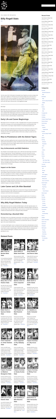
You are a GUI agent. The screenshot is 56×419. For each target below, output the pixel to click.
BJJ (43, 168)
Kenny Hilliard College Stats (47, 21)
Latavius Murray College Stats (47, 72)
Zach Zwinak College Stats (47, 82)
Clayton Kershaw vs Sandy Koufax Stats (19, 372)
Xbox (43, 145)
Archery (43, 201)
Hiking (43, 154)
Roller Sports (44, 193)
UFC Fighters (44, 174)
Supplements (45, 129)
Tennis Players (46, 190)
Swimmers (44, 223)
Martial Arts (44, 166)
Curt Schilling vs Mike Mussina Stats (19, 399)
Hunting (43, 203)
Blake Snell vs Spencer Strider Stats (6, 312)
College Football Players (46, 119)
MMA (43, 172)
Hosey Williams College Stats (47, 75)
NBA (43, 98)
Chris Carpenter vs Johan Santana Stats (6, 342)
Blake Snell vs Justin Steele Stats (31, 282)
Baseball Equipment (46, 92)
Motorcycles (44, 178)
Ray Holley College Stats (46, 58)
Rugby (43, 195)
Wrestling (43, 236)
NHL (43, 158)
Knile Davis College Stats (47, 79)
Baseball (43, 90)
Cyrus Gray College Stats (47, 45)
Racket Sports (44, 182)
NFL (43, 135)
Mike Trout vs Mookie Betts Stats (5, 253)
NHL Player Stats (46, 160)
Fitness (43, 125)
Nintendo (44, 141)
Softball (43, 217)
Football (43, 131)
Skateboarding (44, 207)
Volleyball (44, 225)
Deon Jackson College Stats (47, 28)
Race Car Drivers (45, 180)
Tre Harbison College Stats (47, 48)
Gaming (43, 139)
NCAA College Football (46, 133)
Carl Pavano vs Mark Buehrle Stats (18, 312)
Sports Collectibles (45, 219)
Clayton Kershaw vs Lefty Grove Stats (32, 342)
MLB (1, 21)
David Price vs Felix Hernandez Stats (32, 399)
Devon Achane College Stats (47, 24)
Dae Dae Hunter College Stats (47, 38)
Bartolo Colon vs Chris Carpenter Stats (19, 282)
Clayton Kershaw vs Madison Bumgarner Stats (6, 372)
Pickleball (44, 184)
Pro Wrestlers (44, 238)
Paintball (44, 205)
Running (43, 197)
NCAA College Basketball (47, 100)
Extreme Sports (45, 121)
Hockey (43, 156)
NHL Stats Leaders (46, 162)
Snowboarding (45, 213)
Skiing (43, 211)
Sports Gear (44, 221)
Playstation (44, 143)
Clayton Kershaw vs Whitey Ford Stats (32, 372)
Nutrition (44, 127)
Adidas (43, 108)
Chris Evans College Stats (47, 65)
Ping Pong (44, 186)
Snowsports (44, 209)
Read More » (6, 265)
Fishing (43, 229)
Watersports (44, 227)
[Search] (54, 5)
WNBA (43, 102)
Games (43, 137)
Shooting (43, 199)
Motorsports (44, 176)
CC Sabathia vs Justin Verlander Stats (32, 312)
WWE (43, 240)
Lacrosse (43, 164)
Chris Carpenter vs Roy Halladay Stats (19, 342)
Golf (42, 147)
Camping (43, 115)
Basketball (44, 96)
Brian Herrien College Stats (47, 62)
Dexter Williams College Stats (47, 31)
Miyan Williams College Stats (47, 41)
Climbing (43, 117)
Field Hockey (44, 123)
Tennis (43, 188)
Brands (43, 106)
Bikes (43, 104)
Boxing (43, 170)
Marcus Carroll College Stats (47, 55)
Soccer (43, 215)
